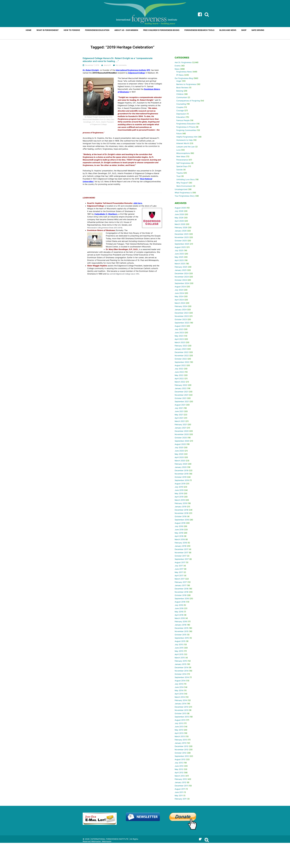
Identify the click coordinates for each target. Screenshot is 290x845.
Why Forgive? (182, 183)
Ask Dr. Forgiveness (183, 62)
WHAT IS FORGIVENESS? (47, 30)
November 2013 (181, 710)
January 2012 (180, 782)
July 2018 (179, 526)
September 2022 (182, 362)
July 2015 (179, 644)
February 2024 (181, 306)
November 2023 (182, 316)
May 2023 (179, 336)
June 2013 (179, 726)
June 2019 (179, 490)
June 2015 (179, 648)
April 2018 (179, 536)
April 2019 (179, 497)
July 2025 (179, 250)
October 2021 (180, 398)
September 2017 (182, 559)
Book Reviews (182, 87)
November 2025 (182, 237)
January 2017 (180, 585)
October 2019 (180, 477)
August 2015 (180, 641)
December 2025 (182, 234)
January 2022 (181, 388)
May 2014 (179, 690)
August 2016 (180, 602)
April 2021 (179, 418)
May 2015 (179, 651)
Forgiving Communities (186, 130)
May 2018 (179, 533)
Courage (180, 110)
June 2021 (179, 411)
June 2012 (179, 766)
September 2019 (182, 480)
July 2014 (179, 684)
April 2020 (179, 457)
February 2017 (181, 582)
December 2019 (181, 470)
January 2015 (180, 664)
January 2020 (181, 467)
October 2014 (180, 674)
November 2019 (181, 474)
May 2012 (179, 769)
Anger (178, 81)
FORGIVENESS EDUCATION (97, 30)
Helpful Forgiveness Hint (186, 137)
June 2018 (179, 529)
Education (180, 117)
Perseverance (182, 160)
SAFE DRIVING (257, 30)
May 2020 (179, 454)
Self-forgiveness (183, 163)
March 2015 (180, 657)
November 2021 (181, 395)
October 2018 (180, 516)
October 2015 (180, 634)
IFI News (180, 75)
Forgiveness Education (186, 124)
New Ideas (180, 156)
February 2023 (181, 346)
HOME (28, 30)
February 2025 (181, 267)
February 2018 (181, 543)
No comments (121, 65)
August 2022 (180, 365)
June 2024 (179, 293)
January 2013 (180, 743)
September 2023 (182, 323)
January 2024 (181, 309)
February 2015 (181, 661)
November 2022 (182, 355)
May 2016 (179, 612)
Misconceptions (183, 153)
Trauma (179, 173)
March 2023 (180, 342)
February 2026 (181, 227)
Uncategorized (181, 189)
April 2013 (179, 733)
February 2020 (181, 464)
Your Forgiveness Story (185, 196)
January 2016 (180, 625)
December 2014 (181, 667)
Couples (179, 107)
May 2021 (179, 414)
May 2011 (179, 795)
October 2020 (181, 437)
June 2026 (179, 214)
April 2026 (179, 221)
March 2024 (180, 303)
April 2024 (179, 300)
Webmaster (106, 841)
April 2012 (179, 772)
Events (177, 66)
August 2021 (180, 405)
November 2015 (181, 631)
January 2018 (180, 546)
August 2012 (180, 759)
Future (179, 133)
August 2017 (180, 562)
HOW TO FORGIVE (72, 30)
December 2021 (181, 392)
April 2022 (179, 378)
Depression (181, 114)
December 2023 (182, 313)
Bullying (179, 91)
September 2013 (182, 717)
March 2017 (180, 579)
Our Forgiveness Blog (184, 78)
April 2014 (179, 694)
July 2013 (179, 723)
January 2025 (181, 270)
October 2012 (180, 753)
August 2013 (180, 720)
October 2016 (180, 595)
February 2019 (181, 503)
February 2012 (181, 779)
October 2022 (181, 359)
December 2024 (182, 273)
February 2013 (181, 740)
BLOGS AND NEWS (227, 30)
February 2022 (181, 385)
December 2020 (182, 431)
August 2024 (180, 286)
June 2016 (179, 608)
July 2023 (179, 329)
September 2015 (182, 638)
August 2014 (180, 680)
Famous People (183, 120)
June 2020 (179, 451)
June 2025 (179, 254)
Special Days (181, 166)
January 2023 (181, 349)
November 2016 (181, 592)
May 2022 (179, 375)
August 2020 (180, 444)
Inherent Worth (182, 143)
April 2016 (179, 615)
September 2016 (182, 598)
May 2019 (179, 493)
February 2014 (181, 700)
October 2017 (180, 556)
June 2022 (179, 372)
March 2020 (180, 460)
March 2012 (180, 776)
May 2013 (179, 730)
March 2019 (180, 500)
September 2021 (182, 401)
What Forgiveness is (183, 192)
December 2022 (182, 352)
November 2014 (181, 671)
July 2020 (179, 447)
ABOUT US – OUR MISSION (126, 30)
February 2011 (181, 799)
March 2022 (180, 382)
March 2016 (180, 618)
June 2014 (179, 687)
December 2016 (181, 589)
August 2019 (180, 483)
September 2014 (182, 677)
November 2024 (182, 277)
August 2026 (180, 208)
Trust (178, 176)
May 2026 (179, 217)
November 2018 (181, 513)
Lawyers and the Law (185, 146)
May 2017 (179, 572)
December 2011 (181, 786)
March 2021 (180, 421)
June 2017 (179, 569)
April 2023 (179, 339)
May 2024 (179, 296)
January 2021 (180, 428)
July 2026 (179, 211)
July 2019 (179, 487)
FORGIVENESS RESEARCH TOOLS (199, 30)
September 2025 (182, 244)
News (177, 69)
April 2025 (179, 260)
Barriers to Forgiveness (186, 84)
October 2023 (181, 319)
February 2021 (181, 424)
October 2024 (181, 280)
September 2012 (182, 756)
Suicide (179, 169)
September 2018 (182, 520)
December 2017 (181, 549)
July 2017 (179, 566)
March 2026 (180, 224)
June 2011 (179, 792)
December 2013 (181, 707)
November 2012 (181, 749)
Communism (181, 97)
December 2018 (181, 510)
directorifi (107, 65)
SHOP (243, 30)
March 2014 (180, 697)
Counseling (181, 104)
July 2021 (179, 408)
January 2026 (181, 231)
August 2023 (180, 326)
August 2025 (180, 247)
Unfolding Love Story (185, 179)
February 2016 (181, 621)
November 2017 (181, 552)
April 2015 (179, 654)
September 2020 (182, 441)
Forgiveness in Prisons (185, 127)
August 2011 (180, 789)
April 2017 (179, 575)
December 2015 (181, 628)
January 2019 (180, 506)
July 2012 (179, 763)
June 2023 (179, 332)
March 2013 (180, 736)
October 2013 (180, 713)
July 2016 (179, 605)
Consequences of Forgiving (188, 101)
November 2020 (182, 434)
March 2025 (180, 263)
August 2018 (180, 523)
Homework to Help (184, 140)
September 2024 (182, 283)
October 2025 (181, 240)
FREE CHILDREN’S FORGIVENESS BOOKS (161, 30)
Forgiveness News (184, 72)
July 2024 (179, 290)
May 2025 (179, 257)
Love (178, 150)
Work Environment (184, 186)
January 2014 (180, 703)
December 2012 (181, 746)
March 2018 (180, 539)
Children (180, 94)
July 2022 (179, 369)
